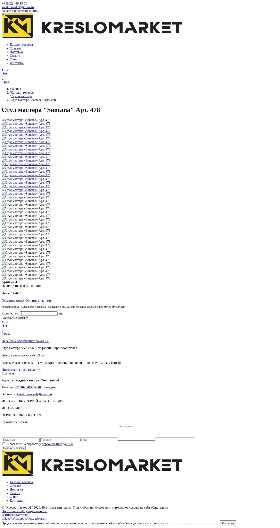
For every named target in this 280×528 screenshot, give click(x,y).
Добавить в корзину (15, 317)
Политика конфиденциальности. (24, 511)
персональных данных (57, 444)
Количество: (10, 313)
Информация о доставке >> (21, 369)
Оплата (15, 55)
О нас (14, 59)
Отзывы (15, 48)
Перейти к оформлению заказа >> (25, 341)
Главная (15, 88)
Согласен (228, 523)
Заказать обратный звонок (20, 10)
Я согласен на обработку (40, 444)
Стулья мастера (21, 96)
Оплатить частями (38, 300)
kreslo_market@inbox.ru (18, 7)
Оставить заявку (13, 300)
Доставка (16, 52)
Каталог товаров (21, 44)
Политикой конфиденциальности (192, 523)
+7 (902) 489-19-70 (14, 3)
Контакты (17, 63)
